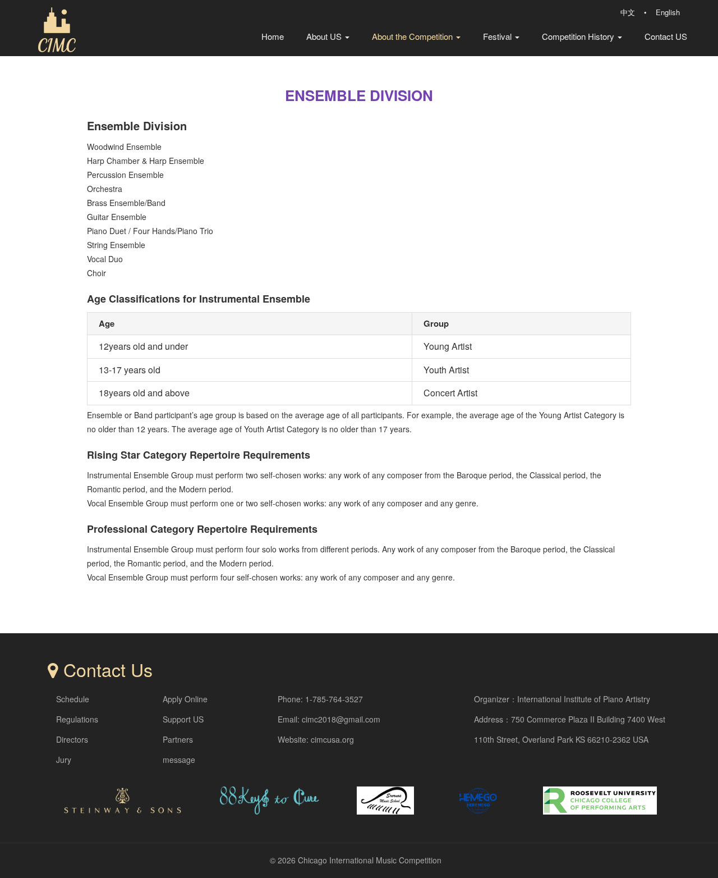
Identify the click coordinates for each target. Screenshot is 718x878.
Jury (63, 759)
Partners (178, 739)
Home (272, 36)
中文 (627, 12)
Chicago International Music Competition (369, 860)
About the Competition (413, 36)
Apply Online (185, 699)
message (179, 759)
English (668, 12)
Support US (183, 719)
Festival (498, 36)
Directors (72, 739)
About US (325, 36)
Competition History (579, 36)
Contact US (666, 36)
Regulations (77, 719)
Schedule (72, 699)
